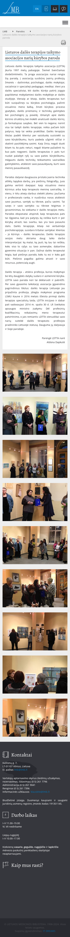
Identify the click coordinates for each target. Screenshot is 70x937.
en (37, 8)
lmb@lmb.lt (20, 769)
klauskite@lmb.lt (40, 791)
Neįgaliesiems (55, 9)
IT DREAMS (49, 931)
